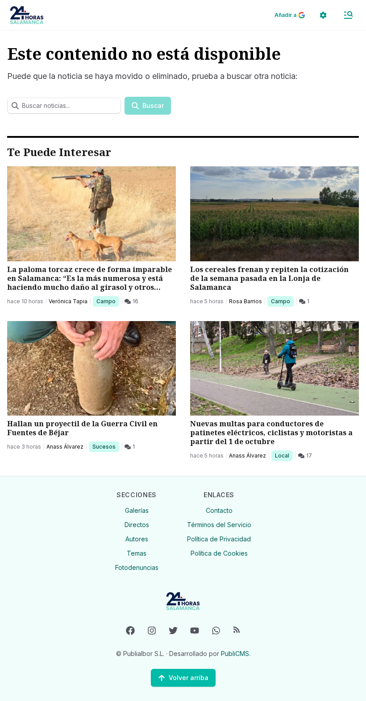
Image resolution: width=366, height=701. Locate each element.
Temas (136, 553)
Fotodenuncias (136, 567)
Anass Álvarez (64, 446)
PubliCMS (235, 653)
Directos (137, 524)
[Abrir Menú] (348, 15)
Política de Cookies (219, 553)
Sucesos (105, 446)
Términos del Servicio (219, 524)
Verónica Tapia (68, 301)
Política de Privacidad (219, 539)
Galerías (137, 510)
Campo (107, 301)
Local (283, 455)
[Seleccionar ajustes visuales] (323, 15)
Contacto (219, 510)
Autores (136, 539)
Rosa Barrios (245, 301)
